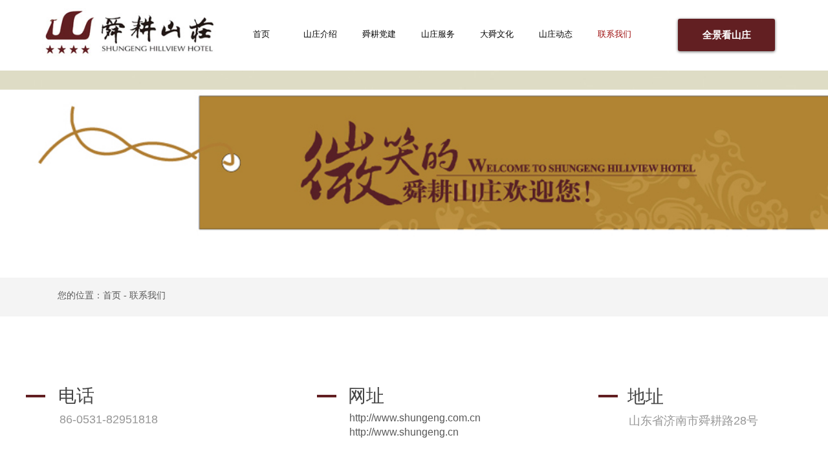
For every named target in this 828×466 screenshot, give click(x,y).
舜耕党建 (379, 34)
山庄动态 (555, 34)
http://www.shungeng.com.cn (415, 417)
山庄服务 (438, 34)
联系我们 (614, 34)
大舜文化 (497, 34)
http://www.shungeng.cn (404, 432)
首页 (261, 34)
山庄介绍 (320, 34)
